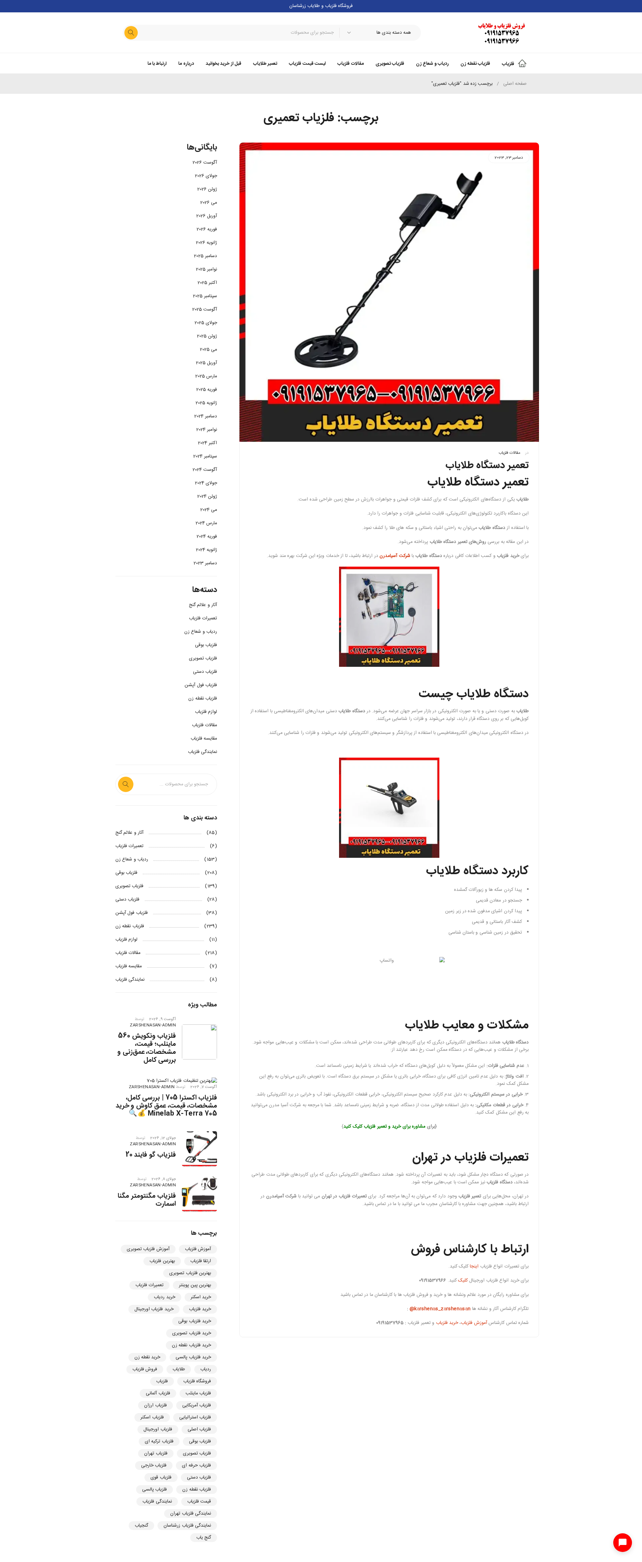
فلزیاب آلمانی (158, 1393)
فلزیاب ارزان (155, 1405)
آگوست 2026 (205, 163)
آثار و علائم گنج (203, 605)
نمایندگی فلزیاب (202, 752)
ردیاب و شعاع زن (200, 632)
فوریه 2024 (207, 537)
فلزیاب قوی (160, 1478)
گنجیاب (141, 1526)
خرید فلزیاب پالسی (193, 1357)
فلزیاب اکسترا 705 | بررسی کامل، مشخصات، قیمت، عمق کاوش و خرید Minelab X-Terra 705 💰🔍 (166, 1105)
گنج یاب (203, 1538)
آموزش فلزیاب (474, 1323)
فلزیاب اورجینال (157, 1429)
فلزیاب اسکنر (152, 1417)
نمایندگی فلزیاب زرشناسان (187, 1526)
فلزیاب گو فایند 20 (151, 1154)
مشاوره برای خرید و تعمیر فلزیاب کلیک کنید (384, 1127)
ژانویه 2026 (206, 243)
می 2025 (208, 350)
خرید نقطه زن (147, 1357)
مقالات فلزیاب (509, 453)
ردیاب (205, 1369)
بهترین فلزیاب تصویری (190, 1273)
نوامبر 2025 (206, 269)
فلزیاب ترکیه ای (159, 1441)
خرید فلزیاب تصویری (191, 1333)
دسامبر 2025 (205, 256)
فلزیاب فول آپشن (201, 685)
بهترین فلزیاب (162, 1261)
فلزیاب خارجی (154, 1465)
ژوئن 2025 (207, 336)
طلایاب (179, 1369)
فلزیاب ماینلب (198, 1393)
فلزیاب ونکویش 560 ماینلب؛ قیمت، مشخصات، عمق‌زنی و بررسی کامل (146, 1047)
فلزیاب (162, 1381)
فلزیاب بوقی (206, 645)
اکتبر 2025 (207, 283)
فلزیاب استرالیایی (195, 1417)
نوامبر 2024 (206, 430)
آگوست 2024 (205, 470)
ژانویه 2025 (206, 403)
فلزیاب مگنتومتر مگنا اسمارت (147, 1199)
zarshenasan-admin (153, 1025)
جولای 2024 (206, 483)
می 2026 (208, 203)
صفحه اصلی (515, 83)
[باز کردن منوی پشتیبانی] (622, 1542)
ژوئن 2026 (207, 189)
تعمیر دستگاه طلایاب (487, 465)
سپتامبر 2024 (205, 456)
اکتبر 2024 (207, 443)
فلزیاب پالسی (154, 1490)
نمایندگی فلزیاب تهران (190, 1514)
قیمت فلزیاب (199, 1502)
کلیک (463, 1281)
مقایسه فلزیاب (204, 739)
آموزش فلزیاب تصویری (148, 1249)
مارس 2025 (206, 376)
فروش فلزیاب (144, 1369)
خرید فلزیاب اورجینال (154, 1309)
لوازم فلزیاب (206, 712)
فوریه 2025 (206, 390)
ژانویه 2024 (206, 550)
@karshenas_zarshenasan (440, 1309)
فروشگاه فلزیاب (197, 1381)
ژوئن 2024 (207, 497)
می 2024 (208, 510)
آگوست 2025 (204, 310)
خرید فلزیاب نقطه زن (191, 1345)
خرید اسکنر (201, 1297)
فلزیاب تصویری (203, 658)
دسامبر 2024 (205, 416)
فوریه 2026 (207, 229)
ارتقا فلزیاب (200, 1261)
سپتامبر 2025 (205, 296)
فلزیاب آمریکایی (196, 1405)
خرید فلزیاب (447, 1323)
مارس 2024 (206, 523)
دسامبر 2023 (205, 563)
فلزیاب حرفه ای (196, 1465)
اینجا (473, 1266)
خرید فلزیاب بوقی (194, 1321)
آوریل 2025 (206, 363)
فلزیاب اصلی (199, 1429)
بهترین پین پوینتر (195, 1285)
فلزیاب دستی (205, 672)
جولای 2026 (206, 176)
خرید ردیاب (164, 1297)
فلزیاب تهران (155, 1453)
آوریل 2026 (206, 216)
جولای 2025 (206, 323)
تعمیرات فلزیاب (203, 618)
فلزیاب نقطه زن (202, 699)
